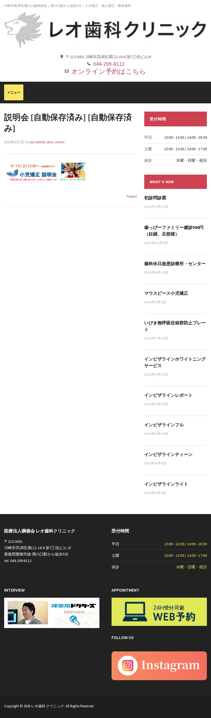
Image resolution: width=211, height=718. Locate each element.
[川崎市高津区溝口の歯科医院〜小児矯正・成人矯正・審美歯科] (105, 29)
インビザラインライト (166, 484)
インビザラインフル (164, 424)
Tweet (131, 196)
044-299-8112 (108, 63)
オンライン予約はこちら (108, 71)
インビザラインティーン (168, 454)
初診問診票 (155, 197)
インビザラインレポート (168, 395)
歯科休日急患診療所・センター (175, 263)
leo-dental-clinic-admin (47, 142)
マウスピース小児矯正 (166, 293)
